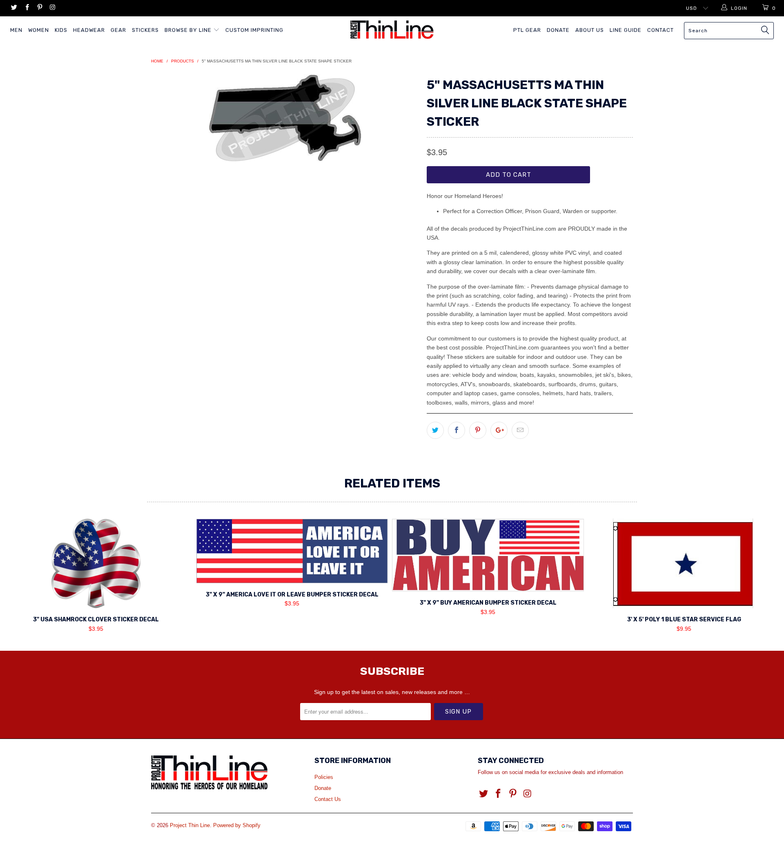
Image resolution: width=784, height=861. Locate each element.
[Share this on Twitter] (435, 430)
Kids (61, 30)
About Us (589, 30)
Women (38, 30)
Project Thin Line (190, 825)
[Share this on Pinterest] (477, 430)
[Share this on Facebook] (456, 430)
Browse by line (189, 30)
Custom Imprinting (254, 30)
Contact (660, 30)
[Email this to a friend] (520, 430)
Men (16, 30)
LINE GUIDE (625, 30)
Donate (558, 30)
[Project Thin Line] (391, 29)
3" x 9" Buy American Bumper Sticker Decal (488, 555)
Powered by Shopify (237, 825)
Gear (118, 30)
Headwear (89, 30)
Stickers (145, 30)
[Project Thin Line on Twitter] (13, 8)
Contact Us (327, 799)
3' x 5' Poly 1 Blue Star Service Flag (684, 563)
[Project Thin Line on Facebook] (26, 8)
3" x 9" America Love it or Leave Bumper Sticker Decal (292, 550)
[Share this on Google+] (499, 430)
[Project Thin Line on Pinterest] (39, 8)
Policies (323, 777)
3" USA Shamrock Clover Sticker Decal (96, 563)
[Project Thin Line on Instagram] (52, 8)
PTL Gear (527, 30)
